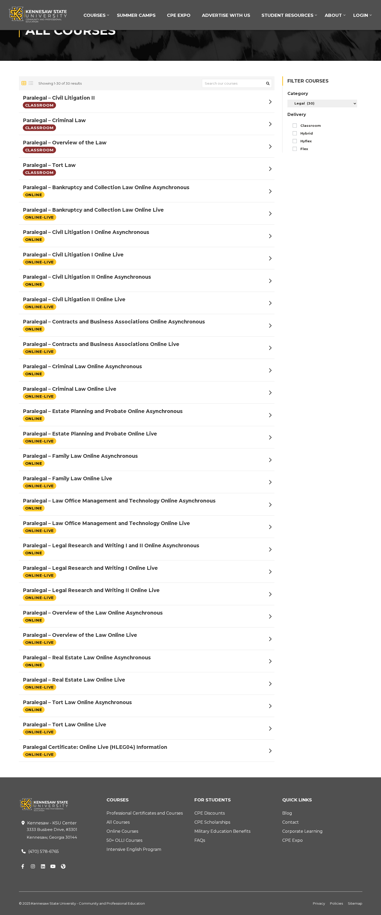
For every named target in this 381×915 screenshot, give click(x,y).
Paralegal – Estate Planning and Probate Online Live (90, 434)
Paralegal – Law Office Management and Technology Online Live (106, 523)
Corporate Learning (302, 831)
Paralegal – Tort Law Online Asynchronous (77, 702)
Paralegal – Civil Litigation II (59, 98)
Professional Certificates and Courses (145, 813)
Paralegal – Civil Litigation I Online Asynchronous (86, 232)
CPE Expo (178, 15)
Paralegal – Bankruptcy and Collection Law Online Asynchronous (106, 187)
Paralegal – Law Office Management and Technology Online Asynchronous (119, 501)
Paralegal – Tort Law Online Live (64, 725)
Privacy (319, 903)
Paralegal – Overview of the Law (65, 143)
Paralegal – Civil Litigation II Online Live (74, 299)
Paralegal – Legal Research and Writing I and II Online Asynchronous (111, 546)
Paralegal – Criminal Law (54, 120)
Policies (336, 903)
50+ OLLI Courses (124, 840)
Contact (290, 822)
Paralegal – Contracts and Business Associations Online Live (101, 344)
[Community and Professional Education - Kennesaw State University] (41, 14)
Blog (287, 813)
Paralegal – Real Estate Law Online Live (74, 680)
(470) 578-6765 (43, 851)
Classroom (310, 125)
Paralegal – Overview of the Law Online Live (80, 635)
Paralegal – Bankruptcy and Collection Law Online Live (93, 210)
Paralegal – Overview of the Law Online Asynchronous (93, 613)
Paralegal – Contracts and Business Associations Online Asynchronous (114, 322)
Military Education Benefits (222, 831)
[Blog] (63, 867)
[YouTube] (53, 867)
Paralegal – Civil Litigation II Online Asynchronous (87, 277)
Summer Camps (136, 15)
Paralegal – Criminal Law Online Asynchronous (82, 367)
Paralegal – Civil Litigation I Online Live (73, 255)
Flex (304, 149)
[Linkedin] (43, 867)
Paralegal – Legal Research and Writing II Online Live (91, 590)
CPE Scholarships (212, 822)
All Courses (118, 822)
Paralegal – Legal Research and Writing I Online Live (90, 568)
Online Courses (122, 831)
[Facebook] (23, 867)
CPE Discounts (209, 813)
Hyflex (306, 141)
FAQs (199, 840)
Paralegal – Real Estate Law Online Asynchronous (87, 658)
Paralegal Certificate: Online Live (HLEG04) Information (95, 747)
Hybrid (306, 133)
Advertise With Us (226, 15)
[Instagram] (33, 867)
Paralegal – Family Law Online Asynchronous (80, 456)
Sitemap (355, 903)
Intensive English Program (134, 849)
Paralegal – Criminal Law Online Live (69, 389)
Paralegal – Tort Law (49, 165)
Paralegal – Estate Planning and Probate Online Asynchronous (103, 411)
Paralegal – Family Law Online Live (67, 479)
